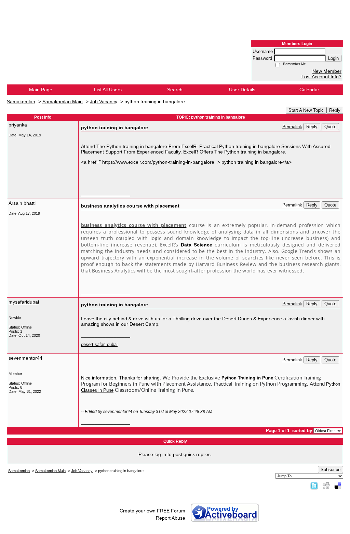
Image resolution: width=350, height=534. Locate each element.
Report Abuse (170, 518)
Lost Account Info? (321, 76)
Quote (330, 126)
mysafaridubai (24, 302)
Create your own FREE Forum (152, 510)
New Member (326, 71)
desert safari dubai (99, 344)
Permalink (292, 126)
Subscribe (330, 469)
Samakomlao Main (62, 101)
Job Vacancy (103, 101)
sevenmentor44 (25, 358)
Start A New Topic (306, 110)
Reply (334, 110)
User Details (242, 89)
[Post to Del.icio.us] (338, 485)
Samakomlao (21, 101)
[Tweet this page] (314, 485)
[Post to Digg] (326, 485)
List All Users (108, 89)
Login (333, 58)
